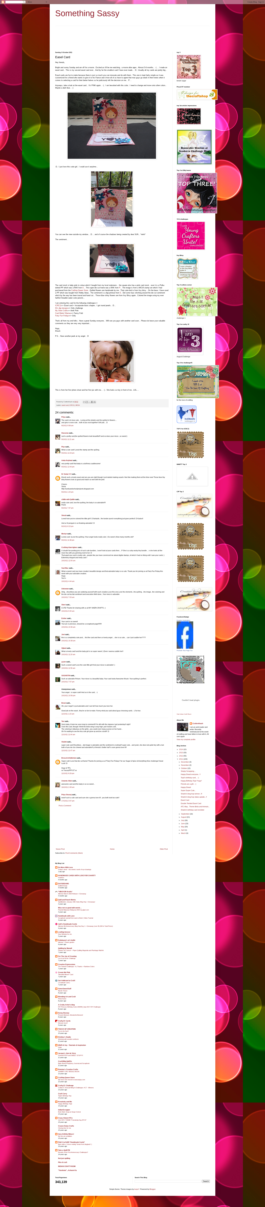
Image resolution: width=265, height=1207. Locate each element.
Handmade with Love (66, 916)
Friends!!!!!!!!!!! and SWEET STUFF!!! (70, 1055)
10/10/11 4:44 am (67, 581)
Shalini (64, 742)
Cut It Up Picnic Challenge (66, 958)
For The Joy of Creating (67, 956)
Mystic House (62, 991)
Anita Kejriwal (66, 460)
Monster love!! (63, 1023)
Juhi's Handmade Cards (67, 924)
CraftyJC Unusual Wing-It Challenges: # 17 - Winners (76, 1087)
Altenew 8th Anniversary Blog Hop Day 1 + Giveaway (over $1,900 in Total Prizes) (85, 926)
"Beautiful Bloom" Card (65, 974)
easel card (65, 405)
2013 (181, 753)
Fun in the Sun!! (63, 1031)
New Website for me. (65, 934)
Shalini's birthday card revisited (192, 810)
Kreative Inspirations (183, 620)
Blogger (152, 1189)
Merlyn (64, 534)
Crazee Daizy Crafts (66, 1126)
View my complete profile (186, 739)
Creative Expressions (66, 964)
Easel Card (185, 800)
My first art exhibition (65, 1136)
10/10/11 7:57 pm (67, 682)
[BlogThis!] (86, 402)
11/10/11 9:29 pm (67, 773)
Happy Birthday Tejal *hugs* (191, 781)
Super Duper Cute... (188, 790)
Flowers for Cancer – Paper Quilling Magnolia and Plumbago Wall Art (81, 950)
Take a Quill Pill (64, 1150)
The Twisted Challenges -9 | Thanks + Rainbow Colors (76, 966)
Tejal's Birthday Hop (64, 1096)
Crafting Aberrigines (69, 547)
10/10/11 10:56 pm (68, 696)
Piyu (63, 447)
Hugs (60, 1047)
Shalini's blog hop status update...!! (194, 797)
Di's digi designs (61, 308)
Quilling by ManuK (65, 948)
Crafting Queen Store (79, 290)
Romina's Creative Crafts (68, 1069)
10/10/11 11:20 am (68, 654)
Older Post (164, 849)
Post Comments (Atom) (74, 853)
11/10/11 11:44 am (68, 735)
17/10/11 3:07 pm (67, 801)
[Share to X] (89, 402)
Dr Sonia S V (66, 474)
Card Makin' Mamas (63, 313)
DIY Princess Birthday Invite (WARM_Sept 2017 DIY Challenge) (79, 1007)
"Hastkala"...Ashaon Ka (67, 1170)
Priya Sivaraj (66, 795)
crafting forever (64, 932)
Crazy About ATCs (65, 1118)
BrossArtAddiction (68, 758)
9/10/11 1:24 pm (67, 492)
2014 (181, 749)
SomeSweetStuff (64, 989)
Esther (64, 618)
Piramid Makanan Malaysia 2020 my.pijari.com (73, 910)
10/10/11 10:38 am (68, 641)
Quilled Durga (62, 886)
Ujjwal (63, 648)
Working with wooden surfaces (68, 1039)
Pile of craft (62, 1162)
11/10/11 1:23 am (67, 714)
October (184, 768)
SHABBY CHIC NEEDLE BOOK (68, 1071)
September (185, 814)
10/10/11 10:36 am (68, 627)
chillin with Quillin (68, 499)
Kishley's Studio (64, 1037)
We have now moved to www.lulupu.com (71, 1079)
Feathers (61, 877)
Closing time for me (64, 1128)
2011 (181, 759)
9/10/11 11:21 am (67, 439)
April (183, 830)
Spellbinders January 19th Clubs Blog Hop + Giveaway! (76, 902)
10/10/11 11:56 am (68, 668)
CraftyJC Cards (64, 1021)
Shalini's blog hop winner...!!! (191, 794)
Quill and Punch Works (67, 900)
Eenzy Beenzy (63, 1013)
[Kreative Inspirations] (185, 648)
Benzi (63, 703)
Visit (184, 714)
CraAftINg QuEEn (65, 1061)
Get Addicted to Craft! (66, 981)
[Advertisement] (111, 827)
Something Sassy (87, 13)
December (185, 762)
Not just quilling (64, 1158)
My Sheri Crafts (61, 311)
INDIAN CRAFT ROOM (66, 1166)
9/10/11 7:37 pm (67, 508)
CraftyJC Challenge (66, 1086)
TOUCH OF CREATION (67, 1029)
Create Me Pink (64, 972)
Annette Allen (66, 781)
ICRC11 (58, 305)
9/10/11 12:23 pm (67, 453)
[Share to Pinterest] (94, 402)
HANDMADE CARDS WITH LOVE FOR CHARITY (77, 876)
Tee (62, 721)
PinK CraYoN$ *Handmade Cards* (71, 1142)
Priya (63, 417)
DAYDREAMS (63, 884)
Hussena (64, 433)
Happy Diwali (186, 787)
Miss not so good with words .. (69, 908)
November (185, 765)
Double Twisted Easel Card (191, 803)
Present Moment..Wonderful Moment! (70, 1015)
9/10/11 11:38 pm (67, 540)
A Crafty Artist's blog (66, 1005)
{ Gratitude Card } (64, 982)
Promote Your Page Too (185, 650)
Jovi (63, 634)
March (183, 833)
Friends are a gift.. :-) (188, 784)
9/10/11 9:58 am (67, 426)
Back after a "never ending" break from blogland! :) (75, 1144)
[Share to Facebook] (92, 402)
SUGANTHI (65, 676)
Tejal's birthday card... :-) (190, 778)
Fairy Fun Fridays (62, 316)
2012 (181, 756)
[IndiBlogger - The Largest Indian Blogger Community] (187, 423)
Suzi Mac (64, 568)
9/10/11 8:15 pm (67, 526)
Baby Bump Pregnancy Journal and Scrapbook (74, 1063)
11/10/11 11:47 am (68, 751)
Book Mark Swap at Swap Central (69, 1112)
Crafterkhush (198, 724)
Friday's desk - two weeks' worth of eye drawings (74, 869)
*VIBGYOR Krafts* (65, 892)
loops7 (136, 1189)
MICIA (77, 405)
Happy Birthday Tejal (65, 1104)
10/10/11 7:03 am (67, 597)
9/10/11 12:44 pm (67, 467)
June (183, 824)
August (184, 817)
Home (112, 849)
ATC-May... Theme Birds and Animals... (195, 807)
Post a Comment (65, 806)
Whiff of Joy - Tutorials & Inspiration (72, 1045)
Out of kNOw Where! (66, 1134)
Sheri (63, 605)
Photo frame (62, 999)
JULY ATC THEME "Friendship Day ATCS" (72, 1120)
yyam (63, 662)
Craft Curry (62, 1094)
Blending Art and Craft (67, 997)
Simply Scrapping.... (188, 771)
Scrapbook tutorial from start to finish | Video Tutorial (75, 918)
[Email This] (84, 402)
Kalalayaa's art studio (66, 940)
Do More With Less (65, 867)
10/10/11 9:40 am (67, 611)
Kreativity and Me (65, 1102)
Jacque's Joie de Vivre (67, 1053)
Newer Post (60, 849)
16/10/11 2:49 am (67, 787)
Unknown (65, 589)
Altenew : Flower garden (66, 942)
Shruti (63, 515)
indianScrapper (64, 1110)
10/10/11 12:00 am (68, 561)
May (183, 827)
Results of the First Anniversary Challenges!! (73, 1152)
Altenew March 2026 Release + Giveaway (72, 894)
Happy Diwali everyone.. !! (190, 774)
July (183, 820)
